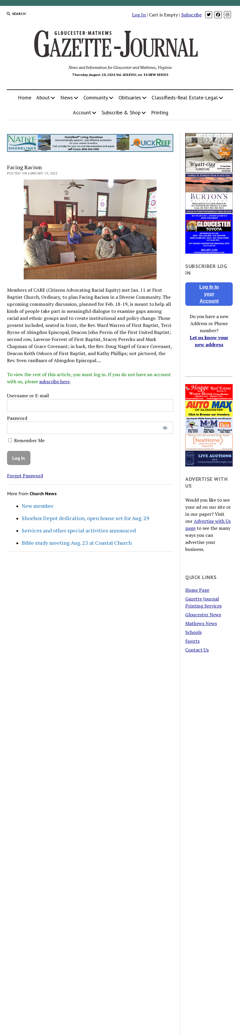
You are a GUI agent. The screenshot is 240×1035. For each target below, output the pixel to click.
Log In (139, 14)
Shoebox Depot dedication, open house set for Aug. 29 (85, 518)
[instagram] (227, 14)
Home (24, 97)
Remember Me (28, 440)
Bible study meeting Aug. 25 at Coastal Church (77, 542)
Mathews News (201, 623)
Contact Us (197, 650)
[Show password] (165, 428)
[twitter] (208, 14)
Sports (192, 641)
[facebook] (218, 14)
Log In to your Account (209, 293)
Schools (193, 632)
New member (37, 505)
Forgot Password (25, 475)
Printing (159, 112)
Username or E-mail (28, 395)
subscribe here (54, 381)
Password (17, 418)
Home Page (197, 590)
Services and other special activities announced (79, 530)
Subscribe (191, 14)
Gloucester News (203, 614)
